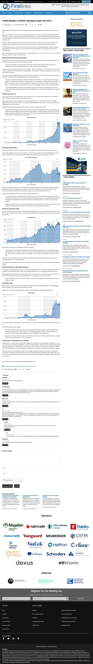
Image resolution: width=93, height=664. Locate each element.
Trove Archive (5, 629)
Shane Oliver (76, 103)
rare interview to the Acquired (44, 53)
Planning (64, 181)
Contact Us (35, 617)
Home (3, 13)
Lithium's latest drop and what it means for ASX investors (81, 108)
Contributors (28, 13)
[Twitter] (33, 24)
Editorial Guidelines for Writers (69, 610)
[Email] (39, 24)
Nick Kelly (65, 252)
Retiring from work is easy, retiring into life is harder (76, 212)
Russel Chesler (67, 236)
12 (81, 207)
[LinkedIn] (35, 24)
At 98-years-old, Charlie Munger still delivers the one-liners (10, 496)
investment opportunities (22, 366)
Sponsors (74, 1)
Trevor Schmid (66, 266)
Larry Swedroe (66, 281)
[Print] (41, 24)
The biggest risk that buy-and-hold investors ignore (76, 257)
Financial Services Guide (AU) (69, 621)
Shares (64, 224)
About (79, 1)
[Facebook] (30, 24)
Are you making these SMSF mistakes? (46, 1)
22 (79, 193)
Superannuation (66, 196)
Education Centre (6, 625)
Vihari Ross (26, 508)
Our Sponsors (5, 617)
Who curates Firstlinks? (38, 614)
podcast (53, 53)
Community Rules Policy (38, 621)
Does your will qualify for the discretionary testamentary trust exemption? (81, 56)
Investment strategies (67, 254)
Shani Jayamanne (67, 207)
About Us (34, 610)
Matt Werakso (76, 136)
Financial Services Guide (42, 655)
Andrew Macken (47, 507)
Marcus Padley (77, 85)
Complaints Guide (66, 625)
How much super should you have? (72, 198)
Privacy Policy (35, 625)
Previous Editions (19, 13)
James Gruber (7, 24)
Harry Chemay (76, 153)
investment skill (32, 366)
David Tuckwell (77, 120)
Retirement (65, 210)
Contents (4, 614)
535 (6, 17)
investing (13, 366)
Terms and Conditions (67, 614)
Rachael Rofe (76, 68)
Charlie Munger (7, 366)
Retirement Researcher (68, 221)
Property (64, 239)
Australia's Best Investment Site (69, 617)
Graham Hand (6, 508)
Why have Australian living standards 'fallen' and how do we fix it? (81, 91)
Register (80, 598)
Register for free (86, 1)
